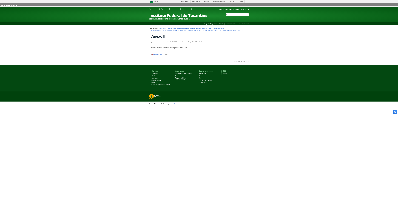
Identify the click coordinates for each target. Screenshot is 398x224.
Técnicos (154, 76)
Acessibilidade (223, 9)
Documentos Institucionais (183, 73)
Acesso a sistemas (231, 24)
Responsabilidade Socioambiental (180, 79)
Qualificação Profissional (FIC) (160, 85)
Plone (175, 104)
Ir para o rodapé (187, 9)
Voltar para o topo (242, 61)
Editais (210, 28)
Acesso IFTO (202, 73)
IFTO (169, 28)
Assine (225, 73)
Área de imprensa (243, 24)
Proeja (153, 82)
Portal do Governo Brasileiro (9, 5)
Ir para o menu (165, 9)
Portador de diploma (205, 80)
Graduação (154, 78)
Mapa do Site (245, 9)
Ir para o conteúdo (154, 9)
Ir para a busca (176, 9)
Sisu (200, 78)
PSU (200, 76)
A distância (154, 73)
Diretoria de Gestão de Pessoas (198, 28)
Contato (221, 24)
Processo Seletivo (219, 28)
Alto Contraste (234, 9)
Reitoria (173, 28)
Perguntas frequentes (210, 24)
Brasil (156, 2)
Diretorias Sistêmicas (183, 28)
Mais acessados (180, 76)
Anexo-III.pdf (158, 54)
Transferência (203, 82)
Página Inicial (162, 28)
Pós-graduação (156, 80)
